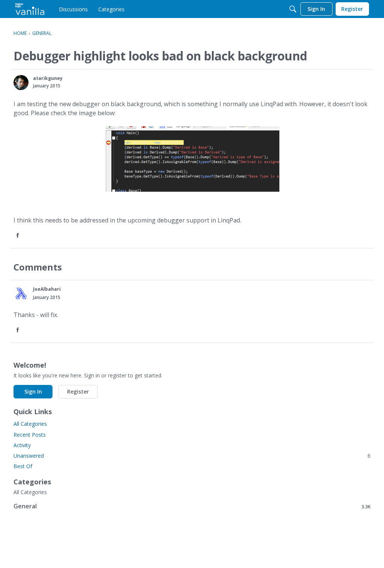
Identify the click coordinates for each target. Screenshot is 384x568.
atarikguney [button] (48, 78)
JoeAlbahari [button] (47, 289)
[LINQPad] (30, 9)
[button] (21, 82)
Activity (22, 445)
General (192, 506)
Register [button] (78, 391)
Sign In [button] (33, 391)
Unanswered (192, 455)
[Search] (293, 9)
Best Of (23, 466)
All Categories (30, 423)
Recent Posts (30, 434)
